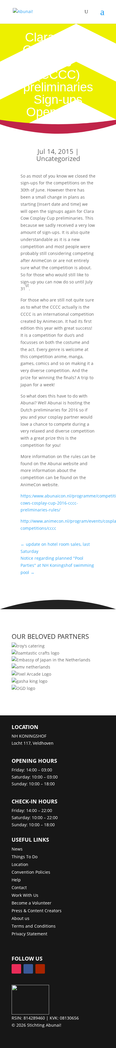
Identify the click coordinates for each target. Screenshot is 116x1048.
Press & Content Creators (37, 910)
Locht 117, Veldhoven (33, 743)
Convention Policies (31, 872)
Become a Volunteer (31, 903)
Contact (19, 887)
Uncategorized (58, 158)
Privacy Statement (29, 934)
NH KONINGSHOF (29, 736)
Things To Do (24, 856)
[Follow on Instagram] (16, 969)
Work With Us (25, 895)
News (17, 849)
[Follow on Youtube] (40, 969)
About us (20, 918)
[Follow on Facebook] (28, 969)
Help (16, 880)
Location (20, 864)
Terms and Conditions (34, 926)
